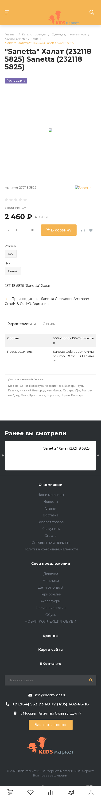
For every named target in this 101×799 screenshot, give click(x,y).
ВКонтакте (50, 663)
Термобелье (50, 594)
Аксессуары (50, 601)
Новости (50, 502)
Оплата (50, 536)
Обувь (50, 615)
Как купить (50, 529)
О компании (50, 484)
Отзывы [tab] (49, 324)
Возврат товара (50, 522)
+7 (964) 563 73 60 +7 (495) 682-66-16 (50, 704)
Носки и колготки (51, 608)
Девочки (50, 574)
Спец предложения (50, 563)
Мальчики (50, 581)
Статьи (50, 508)
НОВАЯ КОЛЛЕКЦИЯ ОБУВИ (50, 621)
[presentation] (3, 455)
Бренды (50, 635)
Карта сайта (50, 649)
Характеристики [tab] (22, 324)
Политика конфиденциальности (50, 549)
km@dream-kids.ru (50, 695)
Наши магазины (50, 495)
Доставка (50, 515)
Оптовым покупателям (50, 542)
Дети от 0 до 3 (50, 587)
